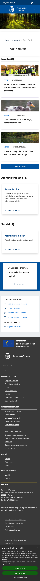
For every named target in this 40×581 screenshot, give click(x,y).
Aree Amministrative (12, 384)
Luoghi (7, 475)
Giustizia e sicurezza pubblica (15, 435)
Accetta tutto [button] (20, 568)
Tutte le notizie (20, 166)
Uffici (7, 387)
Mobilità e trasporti (12, 424)
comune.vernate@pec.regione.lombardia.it (21, 507)
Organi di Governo (11, 380)
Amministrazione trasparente (15, 540)
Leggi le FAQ (9, 526)
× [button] (37, 547)
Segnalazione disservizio (14, 523)
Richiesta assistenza (12, 530)
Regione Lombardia (10, 2)
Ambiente (8, 441)
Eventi (7, 478)
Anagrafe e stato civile (13, 411)
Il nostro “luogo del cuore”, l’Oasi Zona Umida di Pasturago (18, 153)
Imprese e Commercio (12, 418)
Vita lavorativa (10, 414)
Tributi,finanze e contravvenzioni (17, 438)
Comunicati (9, 462)
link (9, 564)
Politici (7, 394)
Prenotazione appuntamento (15, 520)
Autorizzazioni (10, 448)
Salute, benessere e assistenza (16, 445)
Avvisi (6, 80)
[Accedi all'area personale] (32, 2)
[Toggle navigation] (4, 9)
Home (7, 40)
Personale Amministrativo (14, 397)
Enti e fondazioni (11, 390)
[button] (20, 577)
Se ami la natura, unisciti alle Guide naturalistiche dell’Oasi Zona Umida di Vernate (20, 87)
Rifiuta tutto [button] (20, 573)
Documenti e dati (11, 401)
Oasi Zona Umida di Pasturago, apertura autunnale (18, 121)
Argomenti (16, 40)
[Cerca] (35, 9)
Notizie (6, 115)
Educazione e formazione (14, 431)
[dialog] (20, 563)
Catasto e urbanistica (12, 421)
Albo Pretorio (9, 543)
